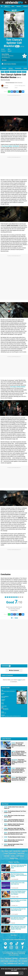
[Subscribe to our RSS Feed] (5, 944)
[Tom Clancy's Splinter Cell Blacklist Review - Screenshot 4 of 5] (14, 408)
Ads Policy (6, 856)
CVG (19, 963)
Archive (13, 856)
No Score (4, 60)
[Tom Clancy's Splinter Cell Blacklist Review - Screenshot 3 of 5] (14, 310)
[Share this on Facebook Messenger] (23, 91)
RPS (23, 963)
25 (9, 773)
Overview (4, 68)
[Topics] (2, 2)
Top (2, 851)
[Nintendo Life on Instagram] (11, 948)
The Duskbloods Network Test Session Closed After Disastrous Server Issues (15, 833)
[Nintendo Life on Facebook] (22, 948)
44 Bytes (9, 953)
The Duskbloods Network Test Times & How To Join (15, 812)
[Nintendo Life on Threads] (16, 948)
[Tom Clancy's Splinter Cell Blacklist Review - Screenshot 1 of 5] (14, 123)
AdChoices (15, 953)
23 (9, 764)
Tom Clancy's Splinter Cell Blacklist (13, 43)
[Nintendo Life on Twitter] (22, 944)
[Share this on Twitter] (17, 91)
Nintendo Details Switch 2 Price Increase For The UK (13, 845)
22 (9, 747)
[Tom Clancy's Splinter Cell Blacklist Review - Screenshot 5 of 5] (14, 498)
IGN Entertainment (21, 952)
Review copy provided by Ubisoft (14, 607)
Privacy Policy (12, 853)
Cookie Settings (20, 856)
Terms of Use (21, 853)
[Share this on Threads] (20, 91)
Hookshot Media (9, 952)
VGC (5, 963)
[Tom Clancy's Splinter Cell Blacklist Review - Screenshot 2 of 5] (14, 214)
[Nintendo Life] (14, 2)
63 (9, 756)
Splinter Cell (13, 71)
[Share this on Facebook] (14, 91)
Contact (6, 853)
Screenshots (18, 68)
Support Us (24, 851)
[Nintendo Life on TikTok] (16, 944)
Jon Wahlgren (4, 87)
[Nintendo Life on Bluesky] (5, 948)
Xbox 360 (3, 697)
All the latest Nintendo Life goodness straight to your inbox (14, 969)
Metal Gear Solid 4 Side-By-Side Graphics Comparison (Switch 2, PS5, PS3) (14, 829)
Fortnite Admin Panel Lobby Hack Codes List (14, 807)
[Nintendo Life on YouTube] (11, 944)
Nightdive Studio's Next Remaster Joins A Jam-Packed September (14, 824)
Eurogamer (24, 961)
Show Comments (14, 670)
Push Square (8, 958)
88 (17, 618)
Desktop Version (14, 858)
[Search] (25, 2)
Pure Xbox (15, 958)
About (6, 851)
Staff (10, 851)
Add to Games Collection (10, 64)
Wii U (9, 49)
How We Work (16, 851)
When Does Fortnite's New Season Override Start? (14, 816)
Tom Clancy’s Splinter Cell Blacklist (10, 146)
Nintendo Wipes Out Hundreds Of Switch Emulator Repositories (14, 840)
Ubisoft (24, 71)
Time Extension (23, 958)
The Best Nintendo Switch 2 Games (14, 837)
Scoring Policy (14, 610)
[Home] (2, 6)
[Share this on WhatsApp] (9, 91)
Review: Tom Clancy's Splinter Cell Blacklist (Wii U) (11, 716)
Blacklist (19, 71)
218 (9, 781)
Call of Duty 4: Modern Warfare (17, 386)
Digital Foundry (4, 961)
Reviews (11, 68)
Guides (25, 68)
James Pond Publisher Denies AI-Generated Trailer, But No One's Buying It (14, 820)
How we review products (14, 608)
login (19, 680)
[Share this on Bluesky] (12, 91)
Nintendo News (13, 961)
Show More (14, 935)
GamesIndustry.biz (12, 963)
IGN (19, 961)
